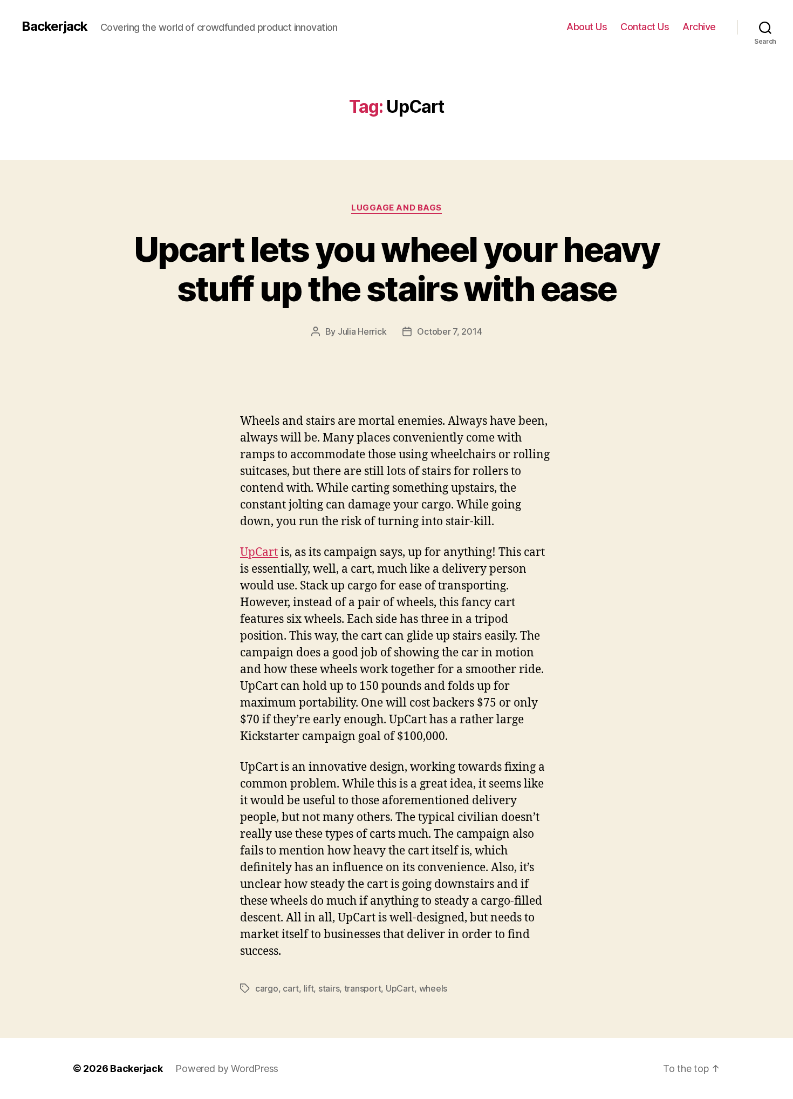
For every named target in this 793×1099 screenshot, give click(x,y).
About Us (586, 26)
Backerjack (54, 26)
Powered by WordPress (226, 1068)
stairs (328, 988)
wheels (433, 988)
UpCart (259, 552)
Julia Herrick (362, 331)
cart (291, 988)
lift (309, 988)
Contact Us (644, 26)
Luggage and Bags (396, 208)
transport (362, 988)
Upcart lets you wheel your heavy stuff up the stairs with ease (396, 268)
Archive (699, 26)
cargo (266, 988)
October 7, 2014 (449, 331)
